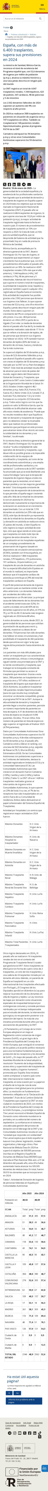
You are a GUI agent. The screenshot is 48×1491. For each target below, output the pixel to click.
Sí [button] (9, 1393)
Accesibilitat (21, 1425)
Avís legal (27, 1423)
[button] (42, 5)
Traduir (6, 27)
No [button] (17, 1393)
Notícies (33, 34)
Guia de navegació (13, 1423)
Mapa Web (38, 1423)
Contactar (9, 1425)
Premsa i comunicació (19, 34)
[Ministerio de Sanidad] (12, 6)
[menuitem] (13, 1423)
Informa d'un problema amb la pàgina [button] (21, 1401)
